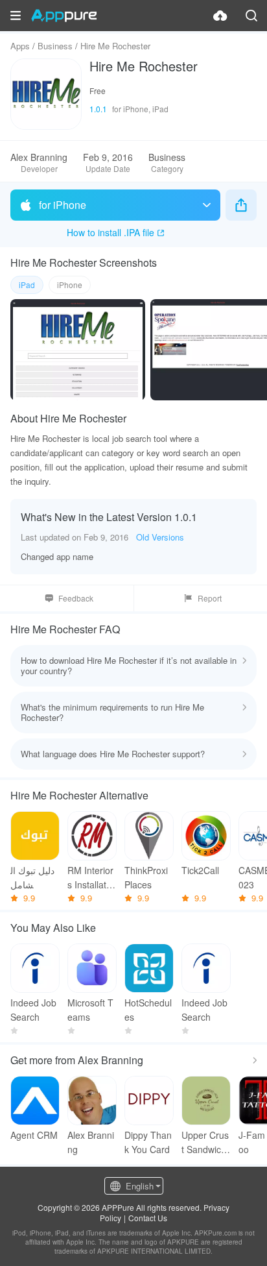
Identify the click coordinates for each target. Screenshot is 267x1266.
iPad (27, 284)
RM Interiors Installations (90, 878)
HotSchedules (148, 1009)
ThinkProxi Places (146, 877)
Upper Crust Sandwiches (205, 1142)
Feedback (75, 597)
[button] (15, 15)
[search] (251, 15)
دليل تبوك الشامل (32, 877)
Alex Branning (90, 1142)
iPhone (69, 284)
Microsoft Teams (90, 1009)
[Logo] (64, 15)
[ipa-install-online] (220, 15)
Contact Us (147, 1217)
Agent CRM (34, 1134)
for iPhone (62, 204)
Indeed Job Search (33, 1009)
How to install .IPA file (110, 232)
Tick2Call (200, 870)
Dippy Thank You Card (148, 1142)
